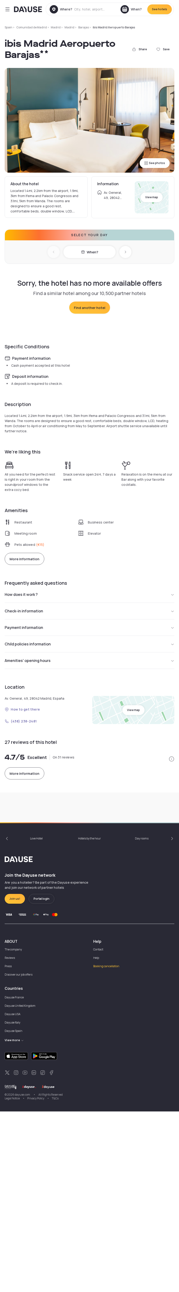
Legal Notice (12, 1098)
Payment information (24, 627)
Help (96, 958)
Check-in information (24, 611)
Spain (8, 27)
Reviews (10, 958)
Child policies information (28, 644)
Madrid (56, 27)
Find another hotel (89, 307)
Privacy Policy (35, 1098)
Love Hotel (36, 838)
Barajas (83, 27)
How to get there (25, 709)
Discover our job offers (18, 975)
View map (151, 197)
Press (8, 966)
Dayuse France (14, 997)
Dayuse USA (13, 1014)
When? (92, 252)
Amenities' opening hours (28, 660)
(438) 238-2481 (24, 721)
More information (24, 559)
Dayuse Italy (12, 1022)
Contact (98, 949)
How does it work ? (21, 594)
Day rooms (141, 838)
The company (13, 949)
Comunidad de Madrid (31, 27)
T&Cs (55, 1098)
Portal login (41, 899)
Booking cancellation (106, 966)
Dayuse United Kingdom (20, 1006)
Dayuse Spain (13, 1031)
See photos (157, 163)
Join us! (14, 899)
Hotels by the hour (89, 838)
